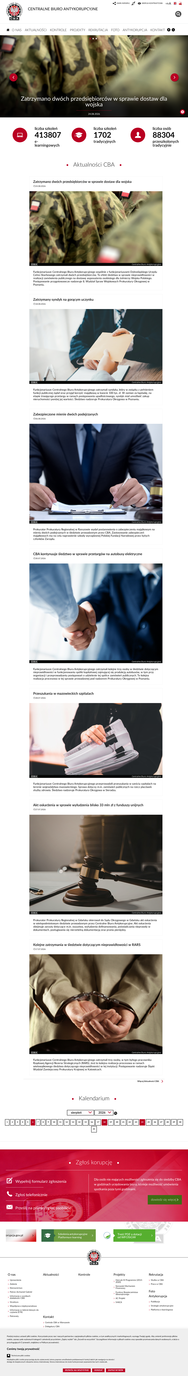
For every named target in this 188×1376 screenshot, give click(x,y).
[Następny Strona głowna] (176, 1235)
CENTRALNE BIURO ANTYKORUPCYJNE (63, 9)
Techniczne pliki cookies (20, 1355)
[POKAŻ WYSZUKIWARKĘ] (178, 13)
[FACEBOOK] (169, 30)
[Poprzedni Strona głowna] (8, 1235)
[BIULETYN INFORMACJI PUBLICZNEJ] (180, 3)
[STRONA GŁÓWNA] (8, 30)
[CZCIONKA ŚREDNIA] (168, 4)
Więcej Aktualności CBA (148, 1081)
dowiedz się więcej (163, 1199)
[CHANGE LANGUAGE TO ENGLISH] (175, 3)
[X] (173, 30)
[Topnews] (13, 77)
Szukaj (115, 1113)
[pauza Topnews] (182, 111)
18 (104, 1121)
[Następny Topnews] (175, 77)
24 (141, 1121)
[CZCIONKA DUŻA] (170, 4)
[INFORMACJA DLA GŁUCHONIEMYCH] (134, 3)
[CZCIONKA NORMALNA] (166, 4)
